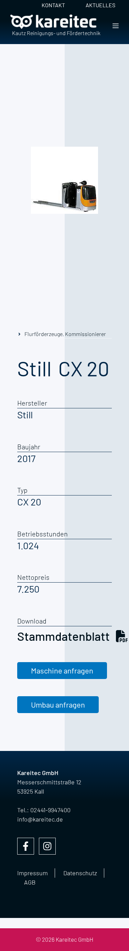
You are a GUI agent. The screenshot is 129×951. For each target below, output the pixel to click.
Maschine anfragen (62, 670)
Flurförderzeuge (43, 334)
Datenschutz (80, 873)
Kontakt (53, 5)
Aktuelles (100, 5)
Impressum (32, 873)
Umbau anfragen (58, 704)
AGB (29, 882)
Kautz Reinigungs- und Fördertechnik (56, 33)
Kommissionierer (85, 334)
